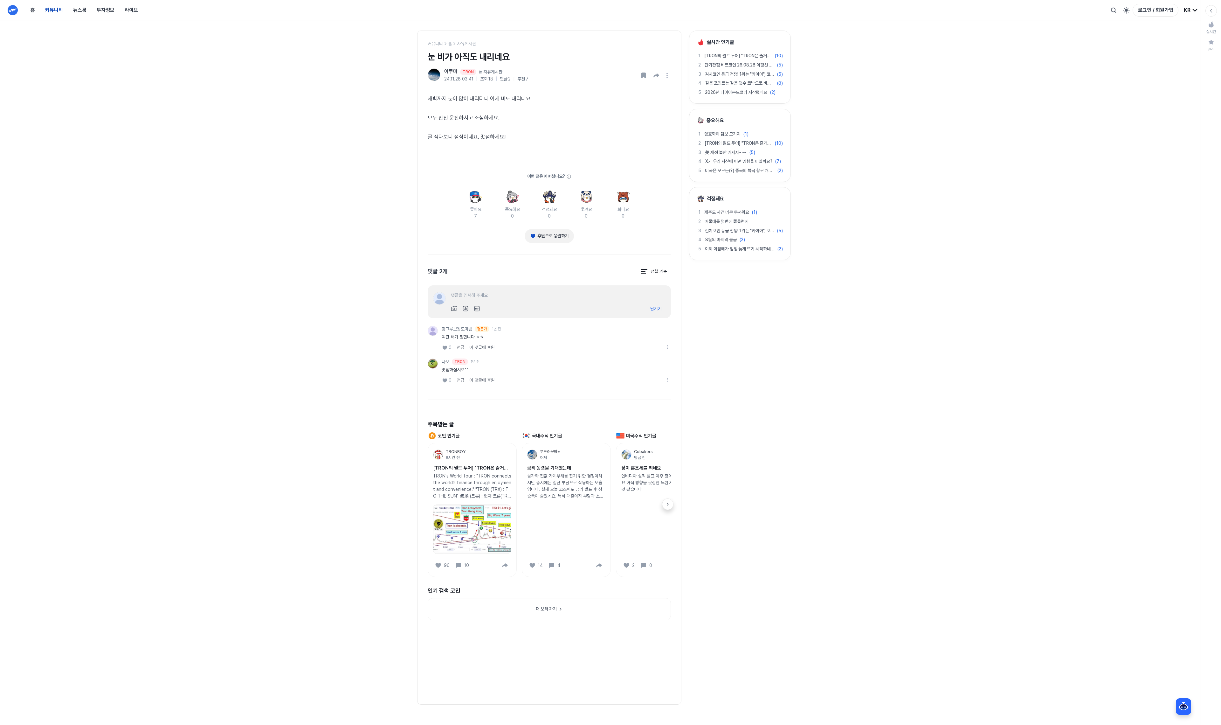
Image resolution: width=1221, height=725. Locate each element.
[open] (668, 75)
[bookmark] (643, 75)
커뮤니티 (54, 10)
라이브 (131, 10)
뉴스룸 (79, 10)
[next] (667, 504)
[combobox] (1191, 10)
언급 (460, 347)
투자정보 (105, 10)
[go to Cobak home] (13, 10)
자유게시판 (466, 43)
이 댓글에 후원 (482, 347)
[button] (656, 75)
